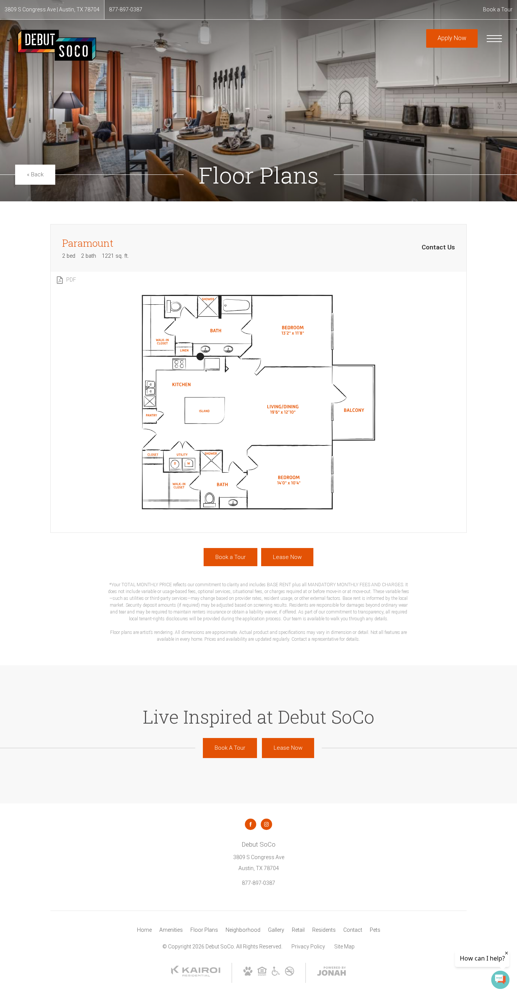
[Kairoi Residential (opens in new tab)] (195, 975)
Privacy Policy (308, 947)
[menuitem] (144, 930)
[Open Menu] (494, 38)
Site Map (344, 947)
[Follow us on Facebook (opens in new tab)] (250, 824)
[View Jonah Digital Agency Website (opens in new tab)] (331, 973)
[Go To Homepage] (56, 45)
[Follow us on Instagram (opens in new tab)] (266, 824)
